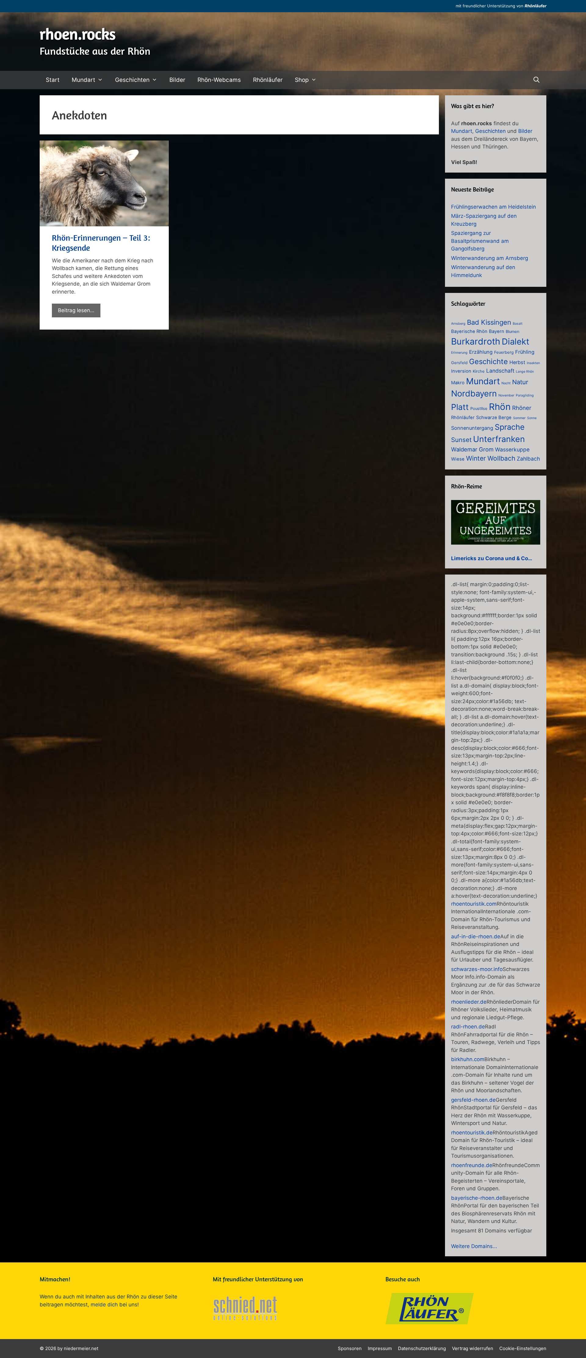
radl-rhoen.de (468, 1027)
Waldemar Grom (472, 449)
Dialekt (515, 341)
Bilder (177, 79)
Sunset (461, 440)
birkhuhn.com (467, 1059)
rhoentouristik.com (474, 904)
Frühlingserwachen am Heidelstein (493, 207)
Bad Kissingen (489, 322)
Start (53, 79)
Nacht (506, 383)
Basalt (518, 324)
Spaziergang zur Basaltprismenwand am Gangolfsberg (480, 241)
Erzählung (481, 352)
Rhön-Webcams (219, 79)
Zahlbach (528, 458)
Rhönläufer (535, 5)
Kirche (479, 371)
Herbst (517, 362)
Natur (520, 382)
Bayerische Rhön (469, 331)
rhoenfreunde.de (471, 1165)
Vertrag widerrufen (472, 1348)
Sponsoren (350, 1348)
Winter (476, 458)
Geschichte (488, 361)
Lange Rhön (525, 372)
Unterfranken (499, 439)
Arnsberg (458, 324)
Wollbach (501, 458)
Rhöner (521, 407)
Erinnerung (459, 353)
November (506, 395)
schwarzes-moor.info (477, 969)
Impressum (380, 1348)
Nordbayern (474, 394)
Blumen (512, 331)
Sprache (510, 427)
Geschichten (132, 79)
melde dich (104, 1304)
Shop (302, 79)
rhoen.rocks (78, 33)
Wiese (458, 459)
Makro (458, 382)
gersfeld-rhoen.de (473, 1100)
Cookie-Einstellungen (522, 1348)
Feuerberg (504, 352)
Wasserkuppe (512, 449)
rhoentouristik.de (472, 1133)
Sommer (519, 418)
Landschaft (500, 370)
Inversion (461, 371)
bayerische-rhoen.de (476, 1198)
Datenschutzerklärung (422, 1348)
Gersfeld (459, 362)
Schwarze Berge (494, 417)
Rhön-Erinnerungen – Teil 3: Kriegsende (101, 242)
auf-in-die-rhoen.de (475, 936)
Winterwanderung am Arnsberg (489, 258)
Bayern (496, 331)
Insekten (533, 363)
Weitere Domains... (474, 1246)
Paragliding (525, 395)
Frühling (524, 352)
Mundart (83, 79)
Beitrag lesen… (76, 310)
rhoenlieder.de (469, 1002)
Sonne (532, 418)
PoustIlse (478, 408)
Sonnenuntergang (472, 428)
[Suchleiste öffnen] (536, 80)
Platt (460, 407)
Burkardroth (475, 341)
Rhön (500, 406)
